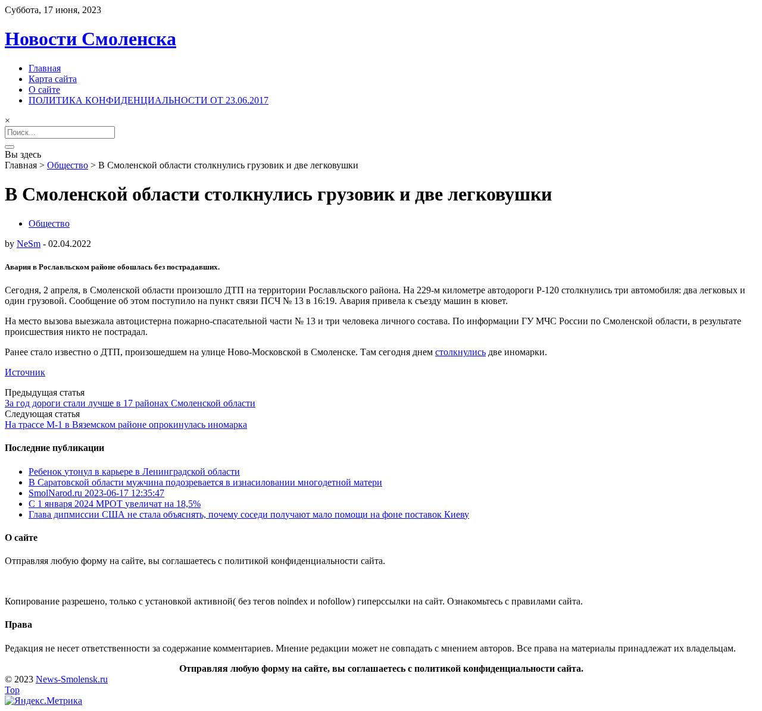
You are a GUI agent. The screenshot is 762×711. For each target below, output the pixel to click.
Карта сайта (53, 79)
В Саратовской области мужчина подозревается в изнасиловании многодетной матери (205, 482)
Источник (25, 372)
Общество (67, 165)
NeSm (28, 244)
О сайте (44, 89)
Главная (45, 68)
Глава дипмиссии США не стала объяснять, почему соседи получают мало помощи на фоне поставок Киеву (249, 514)
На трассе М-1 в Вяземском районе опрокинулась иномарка (126, 424)
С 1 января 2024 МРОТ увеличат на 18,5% (115, 504)
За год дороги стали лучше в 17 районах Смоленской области (130, 403)
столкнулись (460, 352)
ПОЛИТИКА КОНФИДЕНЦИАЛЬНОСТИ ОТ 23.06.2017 (148, 100)
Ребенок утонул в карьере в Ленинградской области (134, 471)
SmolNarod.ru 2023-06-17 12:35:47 (96, 493)
